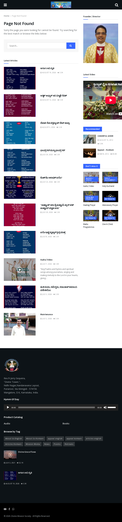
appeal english (55, 438)
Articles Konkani (13, 444)
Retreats (69, 444)
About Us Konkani (35, 438)
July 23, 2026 (47, 182)
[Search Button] (116, 4)
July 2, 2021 (10, 463)
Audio (7, 423)
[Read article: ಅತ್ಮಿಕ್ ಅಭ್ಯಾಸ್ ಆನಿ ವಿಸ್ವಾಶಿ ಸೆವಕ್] (20, 105)
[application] (61, 407)
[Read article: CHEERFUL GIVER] (89, 139)
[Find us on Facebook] (9, 509)
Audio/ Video (46, 259)
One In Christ (107, 224)
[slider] (112, 407)
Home (6, 16)
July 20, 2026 (47, 212)
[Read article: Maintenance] (20, 324)
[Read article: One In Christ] (110, 215)
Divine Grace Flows (27, 451)
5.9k (101, 144)
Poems (57, 444)
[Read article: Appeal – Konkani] (89, 153)
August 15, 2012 (106, 140)
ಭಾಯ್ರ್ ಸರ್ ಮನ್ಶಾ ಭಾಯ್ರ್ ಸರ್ (52, 150)
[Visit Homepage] (61, 5)
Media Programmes (88, 225)
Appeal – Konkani (106, 150)
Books (66, 423)
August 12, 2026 (49, 100)
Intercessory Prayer (110, 205)
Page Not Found (19, 16)
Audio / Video (89, 179)
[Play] (8, 407)
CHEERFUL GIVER (105, 136)
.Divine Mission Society (21, 516)
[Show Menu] (5, 4)
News (47, 444)
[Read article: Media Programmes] (91, 215)
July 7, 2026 (47, 264)
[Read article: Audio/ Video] (20, 269)
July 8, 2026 (47, 236)
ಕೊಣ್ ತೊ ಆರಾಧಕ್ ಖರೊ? (51, 177)
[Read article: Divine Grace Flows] (10, 454)
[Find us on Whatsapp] (13, 509)
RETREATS (110, 199)
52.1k (20, 463)
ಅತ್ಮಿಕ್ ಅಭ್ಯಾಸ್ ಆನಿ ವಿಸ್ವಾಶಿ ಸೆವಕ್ (53, 95)
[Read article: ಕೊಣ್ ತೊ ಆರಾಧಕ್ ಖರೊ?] (20, 187)
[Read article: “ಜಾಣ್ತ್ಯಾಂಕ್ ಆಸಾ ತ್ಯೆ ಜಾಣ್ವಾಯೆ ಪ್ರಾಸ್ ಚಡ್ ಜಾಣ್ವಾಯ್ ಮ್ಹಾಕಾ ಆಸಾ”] (20, 215)
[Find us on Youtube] (5, 509)
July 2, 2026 (47, 294)
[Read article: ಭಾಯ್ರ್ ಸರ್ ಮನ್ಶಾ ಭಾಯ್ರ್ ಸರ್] (20, 160)
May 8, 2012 (104, 154)
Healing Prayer (90, 198)
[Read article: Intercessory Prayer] (110, 196)
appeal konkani (74, 438)
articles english (93, 438)
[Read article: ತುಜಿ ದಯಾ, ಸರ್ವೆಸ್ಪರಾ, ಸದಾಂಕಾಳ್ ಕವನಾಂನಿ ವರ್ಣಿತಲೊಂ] (20, 297)
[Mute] (105, 407)
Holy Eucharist (110, 179)
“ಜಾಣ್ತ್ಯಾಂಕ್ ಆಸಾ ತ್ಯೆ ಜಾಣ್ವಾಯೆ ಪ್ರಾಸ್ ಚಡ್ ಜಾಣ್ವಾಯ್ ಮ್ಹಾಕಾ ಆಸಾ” (57, 207)
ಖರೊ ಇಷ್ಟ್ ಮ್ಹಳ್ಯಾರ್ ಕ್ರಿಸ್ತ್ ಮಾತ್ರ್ (52, 232)
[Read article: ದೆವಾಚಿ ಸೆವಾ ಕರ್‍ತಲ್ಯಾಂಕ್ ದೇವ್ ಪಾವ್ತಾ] (20, 133)
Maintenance (46, 314)
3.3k (61, 72)
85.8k (114, 154)
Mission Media (33, 444)
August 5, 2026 (48, 127)
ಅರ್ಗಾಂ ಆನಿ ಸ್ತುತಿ (47, 68)
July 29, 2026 (47, 154)
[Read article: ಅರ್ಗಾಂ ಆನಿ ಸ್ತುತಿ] (20, 78)
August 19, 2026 (49, 72)
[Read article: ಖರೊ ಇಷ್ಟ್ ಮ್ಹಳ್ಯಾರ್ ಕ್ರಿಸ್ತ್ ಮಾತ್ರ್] (20, 242)
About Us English (13, 438)
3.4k (57, 264)
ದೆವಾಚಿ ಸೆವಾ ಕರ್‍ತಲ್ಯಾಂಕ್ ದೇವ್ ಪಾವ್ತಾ (54, 123)
